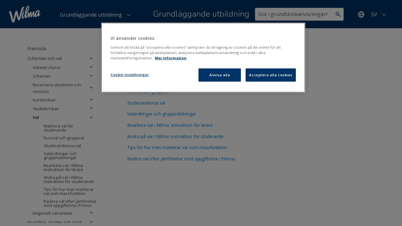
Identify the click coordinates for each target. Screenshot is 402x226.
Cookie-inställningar (130, 74)
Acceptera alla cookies (270, 75)
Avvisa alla (219, 75)
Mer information (171, 58)
